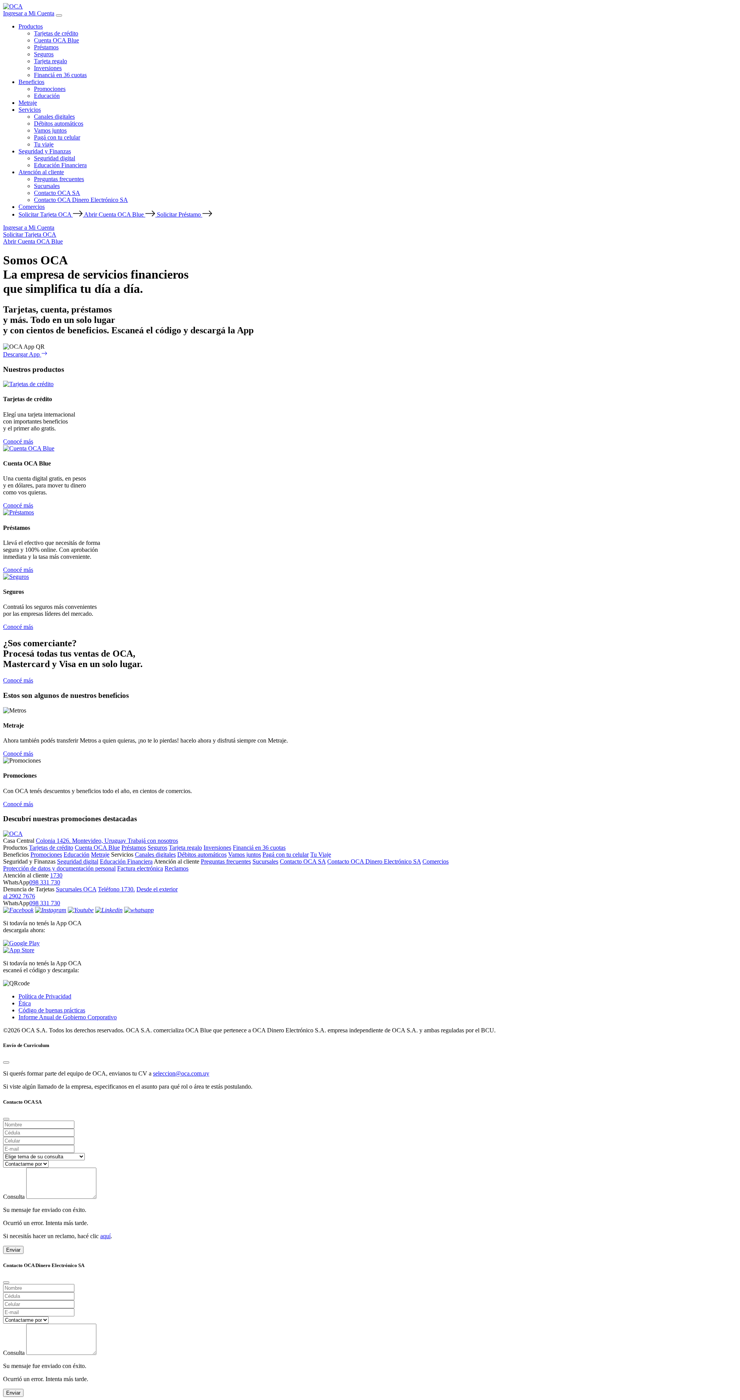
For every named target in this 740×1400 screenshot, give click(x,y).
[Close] (6, 1062)
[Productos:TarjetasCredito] (28, 384)
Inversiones (48, 68)
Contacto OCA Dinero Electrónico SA (81, 200)
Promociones (50, 89)
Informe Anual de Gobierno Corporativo (67, 1017)
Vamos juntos (50, 130)
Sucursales (47, 186)
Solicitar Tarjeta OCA (45, 214)
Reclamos (176, 868)
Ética (24, 1003)
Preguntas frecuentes (59, 179)
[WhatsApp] (139, 910)
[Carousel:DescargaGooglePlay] (370, 943)
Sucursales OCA (76, 889)
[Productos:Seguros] (16, 576)
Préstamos (46, 47)
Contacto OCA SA (57, 193)
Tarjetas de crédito (56, 33)
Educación (47, 95)
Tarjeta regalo (50, 61)
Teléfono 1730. (116, 889)
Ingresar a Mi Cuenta (28, 13)
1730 (56, 875)
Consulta (14, 1196)
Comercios (31, 206)
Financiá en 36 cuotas (60, 75)
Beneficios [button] (31, 82)
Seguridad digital (54, 158)
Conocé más (18, 441)
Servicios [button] (29, 109)
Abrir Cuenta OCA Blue (114, 214)
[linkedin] (109, 910)
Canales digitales (54, 116)
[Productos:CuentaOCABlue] (28, 448)
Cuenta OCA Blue (56, 40)
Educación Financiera (60, 165)
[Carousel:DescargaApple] (370, 950)
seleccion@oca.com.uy (181, 1073)
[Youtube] (81, 910)
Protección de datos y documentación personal (59, 868)
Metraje (27, 102)
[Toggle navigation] (59, 15)
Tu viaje (44, 144)
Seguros (44, 54)
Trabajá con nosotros (153, 840)
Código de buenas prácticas (51, 1010)
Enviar (13, 1250)
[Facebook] (18, 910)
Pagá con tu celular (57, 137)
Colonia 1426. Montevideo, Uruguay (82, 840)
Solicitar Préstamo (179, 214)
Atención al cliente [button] (41, 172)
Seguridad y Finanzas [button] (44, 151)
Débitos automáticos (58, 123)
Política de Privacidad (44, 996)
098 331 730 (44, 882)
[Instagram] (50, 910)
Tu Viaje (320, 854)
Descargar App (22, 354)
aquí (105, 1236)
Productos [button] (30, 26)
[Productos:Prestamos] (18, 512)
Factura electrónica (140, 868)
